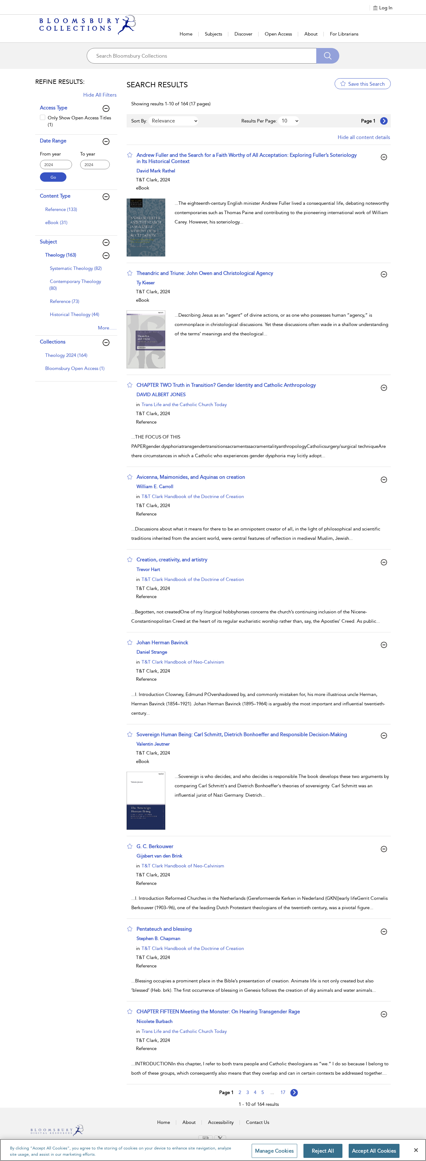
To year (87, 154)
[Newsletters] (205, 1138)
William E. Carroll (155, 486)
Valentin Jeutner (153, 744)
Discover (243, 34)
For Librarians (344, 34)
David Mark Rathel (156, 171)
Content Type (55, 196)
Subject (48, 242)
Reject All (323, 1151)
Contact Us (257, 1122)
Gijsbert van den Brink (159, 856)
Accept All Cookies (374, 1151)
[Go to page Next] (294, 1092)
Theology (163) (60, 255)
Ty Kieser (146, 282)
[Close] (416, 1150)
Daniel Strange (152, 652)
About (310, 34)
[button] (130, 155)
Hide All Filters (100, 95)
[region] (213, 1150)
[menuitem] (75, 212)
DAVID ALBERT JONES (161, 394)
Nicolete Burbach (154, 1021)
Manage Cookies (274, 1151)
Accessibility (221, 1122)
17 (282, 1092)
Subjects (213, 34)
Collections (52, 342)
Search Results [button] (157, 84)
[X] (220, 1138)
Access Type (53, 108)
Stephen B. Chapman (158, 938)
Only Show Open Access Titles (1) (79, 121)
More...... (107, 328)
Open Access (278, 34)
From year (50, 154)
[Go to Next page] (384, 121)
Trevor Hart (148, 569)
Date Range (53, 141)
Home (186, 34)
